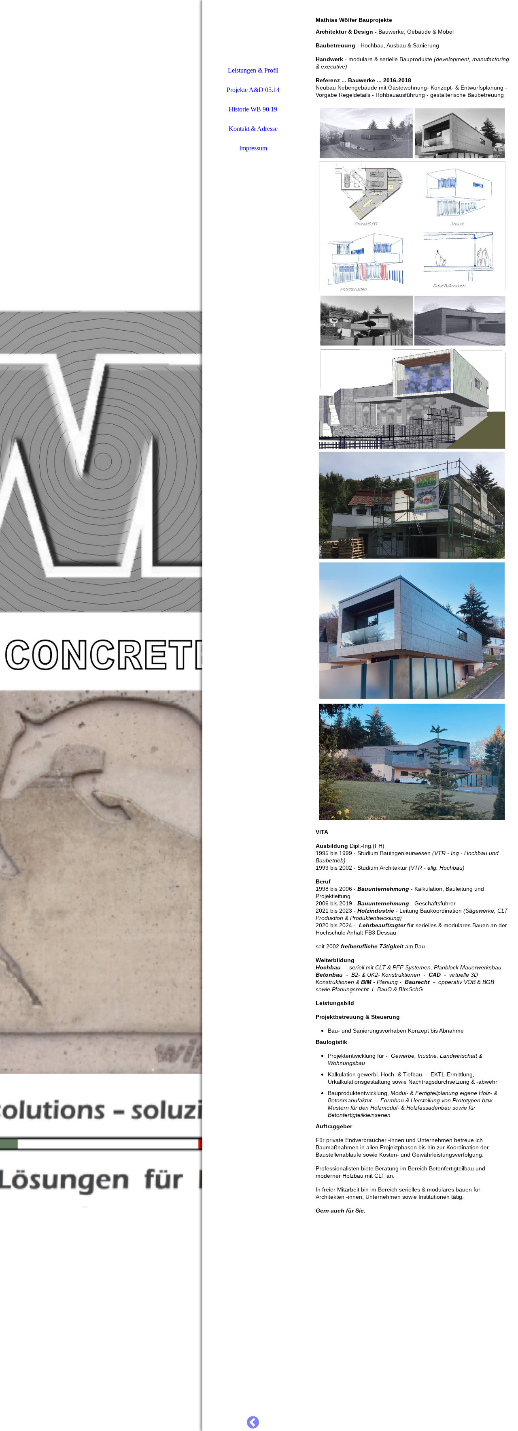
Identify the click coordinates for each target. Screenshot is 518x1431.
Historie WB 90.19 (253, 109)
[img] (101, 715)
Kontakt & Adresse (253, 128)
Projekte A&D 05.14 (253, 89)
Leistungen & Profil (253, 70)
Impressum (253, 148)
